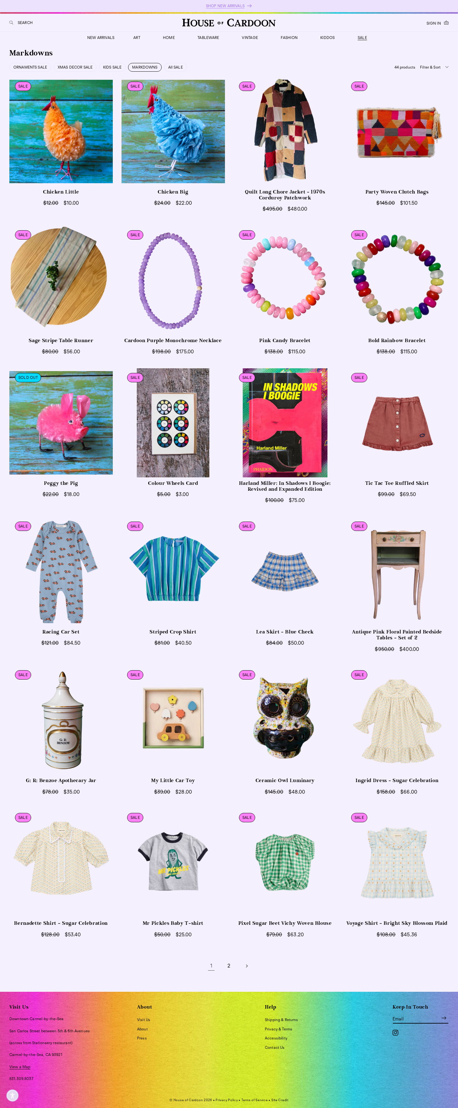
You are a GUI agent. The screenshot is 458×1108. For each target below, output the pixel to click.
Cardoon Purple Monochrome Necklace (173, 340)
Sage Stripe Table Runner (61, 340)
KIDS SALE (112, 67)
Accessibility (276, 1038)
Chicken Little (61, 191)
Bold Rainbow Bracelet (397, 340)
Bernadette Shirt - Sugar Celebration (61, 923)
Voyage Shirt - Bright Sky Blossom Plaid (396, 923)
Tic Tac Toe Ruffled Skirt (397, 483)
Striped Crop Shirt (173, 631)
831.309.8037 (21, 1078)
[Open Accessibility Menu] (12, 1095)
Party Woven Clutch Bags (396, 191)
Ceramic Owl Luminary (285, 780)
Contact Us (274, 1047)
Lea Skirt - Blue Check (285, 631)
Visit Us (143, 1019)
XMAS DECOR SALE (75, 67)
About (142, 1029)
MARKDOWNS (144, 67)
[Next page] (247, 966)
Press (142, 1038)
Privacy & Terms (278, 1029)
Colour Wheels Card (173, 483)
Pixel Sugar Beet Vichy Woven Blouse (285, 923)
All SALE (175, 67)
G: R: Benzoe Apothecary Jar (61, 780)
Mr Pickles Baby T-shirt (173, 923)
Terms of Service (254, 1100)
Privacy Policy (227, 1100)
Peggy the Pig (61, 483)
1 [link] (211, 966)
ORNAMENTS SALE (30, 67)
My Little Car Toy (173, 780)
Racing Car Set (60, 631)
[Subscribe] (444, 1017)
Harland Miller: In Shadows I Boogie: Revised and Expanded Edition (285, 486)
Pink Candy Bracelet (285, 340)
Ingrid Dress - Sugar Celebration (396, 780)
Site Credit (280, 1100)
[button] (21, 22)
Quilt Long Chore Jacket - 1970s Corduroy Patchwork (285, 194)
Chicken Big (173, 191)
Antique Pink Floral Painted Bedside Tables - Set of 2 (397, 634)
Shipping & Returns (281, 1019)
